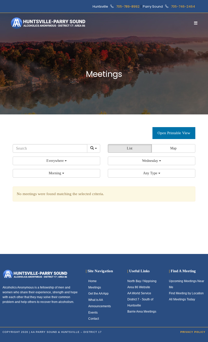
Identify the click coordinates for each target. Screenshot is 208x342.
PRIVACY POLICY (192, 332)
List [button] (129, 148)
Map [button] (173, 148)
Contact (93, 318)
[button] (56, 161)
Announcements (99, 306)
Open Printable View (174, 133)
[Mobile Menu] (196, 23)
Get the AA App (98, 293)
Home (92, 281)
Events (93, 312)
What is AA (95, 300)
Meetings (94, 287)
